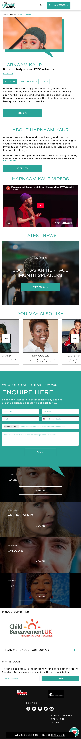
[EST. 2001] (8, 8)
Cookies (54, 722)
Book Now (22, 168)
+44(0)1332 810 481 (60, 5)
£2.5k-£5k (8, 73)
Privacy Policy (57, 718)
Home (5, 14)
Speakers (13, 14)
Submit (40, 452)
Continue (41, 735)
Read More (9, 160)
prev (6, 338)
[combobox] (44, 419)
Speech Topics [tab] (29, 81)
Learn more (58, 735)
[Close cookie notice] (74, 732)
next (74, 338)
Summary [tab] (10, 81)
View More (39, 286)
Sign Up (60, 678)
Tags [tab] (45, 81)
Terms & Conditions (61, 715)
